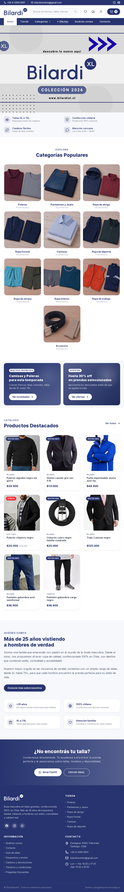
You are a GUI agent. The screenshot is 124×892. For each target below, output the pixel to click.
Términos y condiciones (18, 867)
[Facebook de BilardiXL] (119, 2)
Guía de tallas (13, 852)
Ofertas (63, 21)
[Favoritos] (85, 12)
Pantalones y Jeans (77, 807)
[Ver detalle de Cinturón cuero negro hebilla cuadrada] (62, 513)
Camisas (71, 821)
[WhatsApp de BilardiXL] (22, 826)
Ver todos (110, 423)
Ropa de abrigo (75, 812)
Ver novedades (21, 396)
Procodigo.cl (114, 887)
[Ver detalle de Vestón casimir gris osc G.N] (62, 453)
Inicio (10, 21)
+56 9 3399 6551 (16, 2)
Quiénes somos (84, 21)
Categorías (41, 21)
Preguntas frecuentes (17, 872)
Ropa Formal (73, 816)
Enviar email (76, 772)
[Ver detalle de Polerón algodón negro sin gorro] (22, 453)
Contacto (105, 21)
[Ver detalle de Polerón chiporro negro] (22, 513)
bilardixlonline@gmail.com (48, 2)
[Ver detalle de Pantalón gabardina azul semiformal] (22, 572)
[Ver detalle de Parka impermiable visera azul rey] (102, 453)
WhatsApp (50, 772)
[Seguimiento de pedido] (93, 12)
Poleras (71, 802)
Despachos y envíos (17, 857)
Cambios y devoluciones (19, 862)
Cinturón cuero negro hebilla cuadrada (59, 539)
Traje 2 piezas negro (98, 537)
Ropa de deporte (76, 826)
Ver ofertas (78, 396)
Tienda (24, 21)
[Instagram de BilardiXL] (114, 2)
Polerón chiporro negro (20, 537)
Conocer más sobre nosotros (25, 688)
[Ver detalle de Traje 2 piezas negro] (102, 513)
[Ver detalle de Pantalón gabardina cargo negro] (62, 572)
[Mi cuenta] (100, 12)
